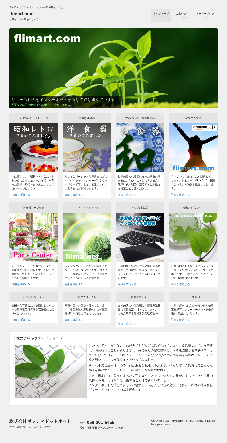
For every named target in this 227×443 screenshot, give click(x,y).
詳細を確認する (21, 194)
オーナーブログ (205, 15)
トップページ (161, 15)
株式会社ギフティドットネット (40, 423)
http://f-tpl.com (162, 424)
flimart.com (26, 16)
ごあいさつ (182, 15)
